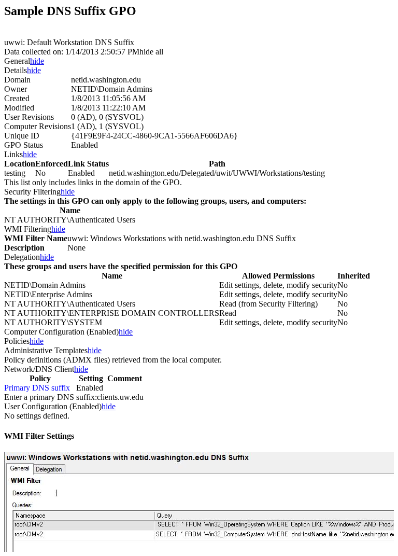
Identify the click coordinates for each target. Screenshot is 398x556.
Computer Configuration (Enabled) (61, 331)
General (17, 61)
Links (13, 154)
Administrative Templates (46, 350)
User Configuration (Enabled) (53, 406)
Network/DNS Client (39, 369)
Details (15, 70)
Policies (17, 341)
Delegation (22, 257)
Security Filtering (32, 191)
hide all (151, 51)
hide (37, 61)
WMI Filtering (27, 229)
